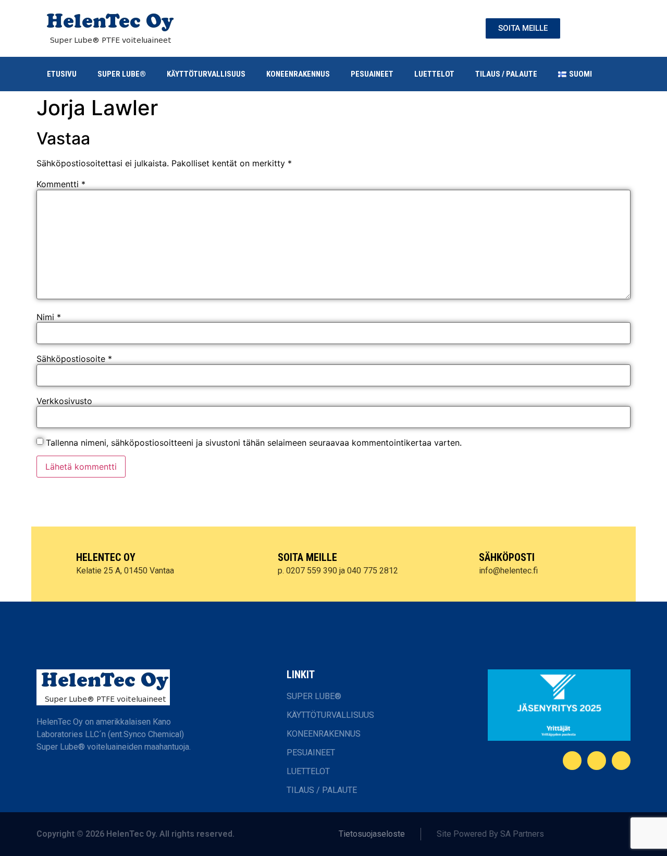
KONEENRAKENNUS (298, 74)
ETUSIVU (62, 74)
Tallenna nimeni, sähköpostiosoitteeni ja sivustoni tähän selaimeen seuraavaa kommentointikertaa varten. (254, 442)
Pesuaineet (372, 74)
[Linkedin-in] (596, 760)
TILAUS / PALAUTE (506, 74)
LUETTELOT (434, 74)
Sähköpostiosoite (74, 358)
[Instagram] (621, 760)
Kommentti (60, 184)
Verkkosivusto (64, 401)
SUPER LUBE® (121, 74)
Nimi (48, 317)
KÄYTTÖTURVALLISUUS (206, 74)
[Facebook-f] (572, 760)
